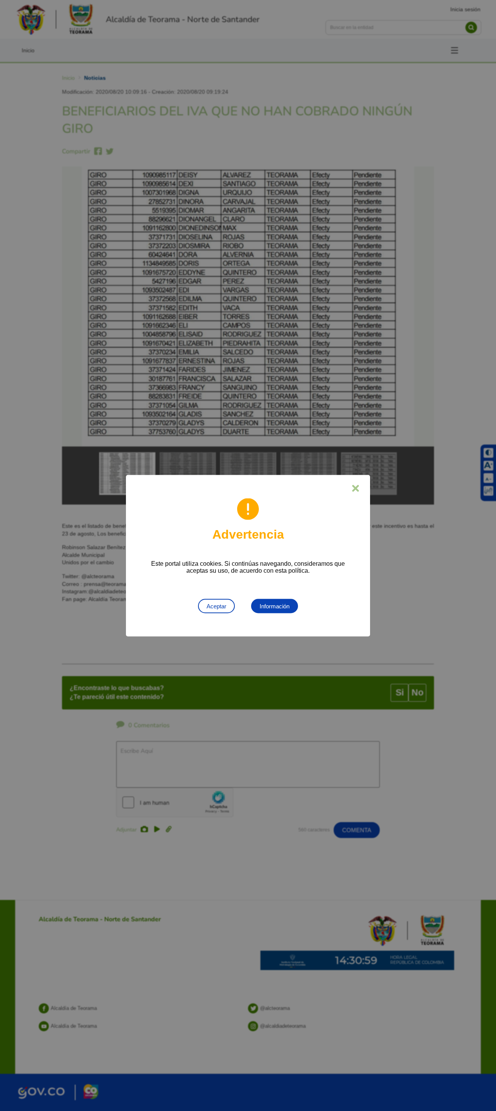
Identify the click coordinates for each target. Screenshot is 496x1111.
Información (274, 606)
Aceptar (216, 606)
